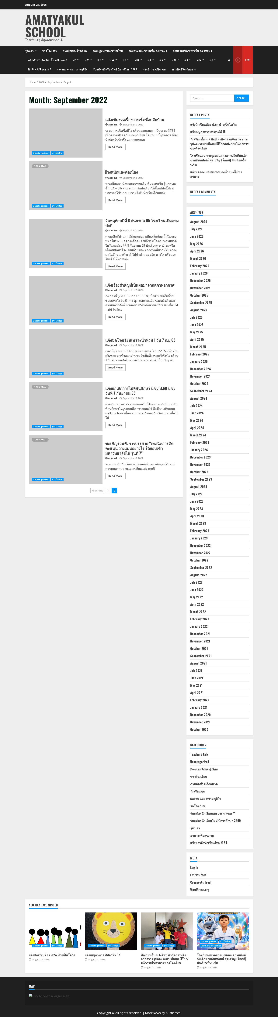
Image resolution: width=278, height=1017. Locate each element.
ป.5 (124, 60)
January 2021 (198, 707)
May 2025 (196, 332)
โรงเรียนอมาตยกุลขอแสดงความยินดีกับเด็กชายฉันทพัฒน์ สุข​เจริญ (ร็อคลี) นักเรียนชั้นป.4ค (219, 160)
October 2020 (199, 729)
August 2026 (198, 221)
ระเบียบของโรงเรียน (75, 51)
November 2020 (200, 722)
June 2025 (196, 324)
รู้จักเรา (29, 51)
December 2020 (200, 714)
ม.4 (186, 60)
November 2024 (200, 376)
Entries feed (198, 875)
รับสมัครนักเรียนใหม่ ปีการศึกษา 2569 (115, 69)
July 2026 (196, 229)
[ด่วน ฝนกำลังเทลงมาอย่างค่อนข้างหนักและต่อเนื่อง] (66, 185)
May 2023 (196, 508)
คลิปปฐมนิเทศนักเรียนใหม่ (107, 51)
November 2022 (200, 553)
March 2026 (198, 258)
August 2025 (198, 310)
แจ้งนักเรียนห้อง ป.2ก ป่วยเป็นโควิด (213, 124)
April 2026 (197, 251)
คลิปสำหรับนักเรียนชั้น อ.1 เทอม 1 (147, 51)
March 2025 (198, 347)
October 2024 (199, 383)
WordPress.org (200, 889)
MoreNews (153, 1013)
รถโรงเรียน (197, 806)
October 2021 (199, 648)
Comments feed (200, 882)
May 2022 (196, 597)
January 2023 (199, 538)
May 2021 (196, 685)
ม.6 (211, 60)
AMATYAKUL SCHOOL (54, 25)
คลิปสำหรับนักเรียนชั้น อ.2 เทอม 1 (192, 51)
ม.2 (161, 60)
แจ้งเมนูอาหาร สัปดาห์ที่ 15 (208, 131)
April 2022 (197, 604)
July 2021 (196, 670)
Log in (194, 867)
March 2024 (198, 435)
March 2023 (198, 523)
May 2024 (196, 420)
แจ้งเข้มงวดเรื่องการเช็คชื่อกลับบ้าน (66, 133)
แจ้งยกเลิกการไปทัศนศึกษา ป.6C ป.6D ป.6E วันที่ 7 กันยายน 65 (66, 406)
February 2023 (199, 531)
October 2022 (199, 560)
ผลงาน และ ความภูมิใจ (205, 798)
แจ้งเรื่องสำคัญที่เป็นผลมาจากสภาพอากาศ (66, 300)
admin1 (112, 124)
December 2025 (200, 280)
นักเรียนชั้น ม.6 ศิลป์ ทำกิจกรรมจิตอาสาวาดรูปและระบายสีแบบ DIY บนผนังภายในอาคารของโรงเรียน (219, 143)
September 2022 (201, 567)
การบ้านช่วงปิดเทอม (154, 69)
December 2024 (200, 369)
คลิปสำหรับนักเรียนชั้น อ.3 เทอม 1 (47, 60)
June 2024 (197, 413)
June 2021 (196, 678)
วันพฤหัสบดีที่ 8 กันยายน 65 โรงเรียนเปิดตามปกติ (66, 243)
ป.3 (99, 60)
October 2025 (199, 295)
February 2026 (199, 266)
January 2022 (199, 626)
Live (247, 60)
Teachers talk (199, 754)
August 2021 (198, 663)
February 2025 (199, 354)
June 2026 (196, 236)
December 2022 (200, 545)
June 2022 (196, 589)
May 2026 (196, 244)
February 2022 (199, 619)
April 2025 (197, 339)
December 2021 (200, 634)
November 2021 (200, 641)
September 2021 (201, 656)
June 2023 (196, 501)
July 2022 (196, 582)
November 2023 (200, 464)
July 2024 (196, 405)
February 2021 (199, 700)
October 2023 (199, 472)
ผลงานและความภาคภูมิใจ (72, 69)
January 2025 (199, 361)
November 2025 (200, 288)
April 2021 (196, 692)
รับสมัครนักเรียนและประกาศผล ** (212, 813)
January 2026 (199, 273)
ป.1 (74, 60)
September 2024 (201, 391)
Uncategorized (41, 153)
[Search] (229, 60)
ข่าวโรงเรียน (49, 51)
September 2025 (201, 302)
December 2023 (200, 457)
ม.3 (174, 60)
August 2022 (198, 575)
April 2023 (197, 516)
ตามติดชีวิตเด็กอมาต (184, 69)
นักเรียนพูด (197, 791)
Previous (97, 490)
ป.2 (87, 60)
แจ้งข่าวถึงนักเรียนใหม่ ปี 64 (208, 842)
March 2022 (198, 611)
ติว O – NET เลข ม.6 (39, 69)
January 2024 (199, 450)
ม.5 (199, 60)
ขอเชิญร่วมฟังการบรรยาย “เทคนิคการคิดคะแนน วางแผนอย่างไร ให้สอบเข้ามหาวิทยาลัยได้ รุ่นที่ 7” (66, 459)
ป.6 (137, 60)
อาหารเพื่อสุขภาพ (202, 835)
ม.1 (149, 60)
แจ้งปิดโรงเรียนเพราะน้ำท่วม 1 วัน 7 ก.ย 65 (66, 353)
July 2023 (196, 494)
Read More (115, 147)
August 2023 (198, 486)
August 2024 (198, 398)
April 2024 (197, 427)
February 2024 (199, 442)
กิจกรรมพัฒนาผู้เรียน (204, 769)
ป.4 (112, 60)
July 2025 (196, 317)
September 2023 (201, 479)
